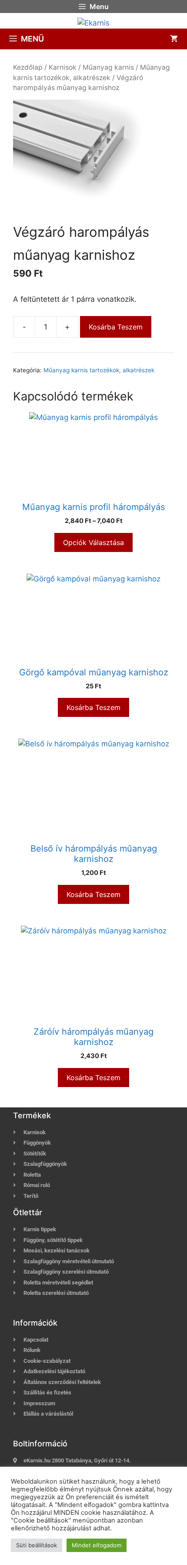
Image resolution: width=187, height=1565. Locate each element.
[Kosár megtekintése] (174, 39)
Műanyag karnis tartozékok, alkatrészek (98, 370)
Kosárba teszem (116, 327)
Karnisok (63, 67)
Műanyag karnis (108, 67)
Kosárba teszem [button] (93, 707)
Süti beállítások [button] (36, 1545)
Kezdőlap (28, 67)
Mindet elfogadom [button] (96, 1545)
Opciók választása (93, 542)
